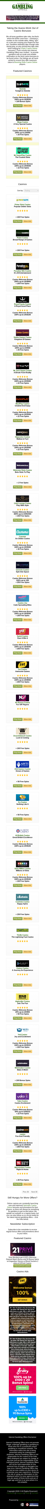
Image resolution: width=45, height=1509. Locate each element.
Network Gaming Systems (29, 1500)
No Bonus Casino (22, 703)
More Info (27, 106)
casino (22, 1134)
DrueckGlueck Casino (22, 736)
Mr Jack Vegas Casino (22, 371)
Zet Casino (22, 669)
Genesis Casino (22, 570)
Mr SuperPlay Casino (22, 155)
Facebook (11, 1493)
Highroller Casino (22, 1001)
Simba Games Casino (22, 337)
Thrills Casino (22, 935)
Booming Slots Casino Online (25, 62)
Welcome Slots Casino (22, 470)
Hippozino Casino (22, 437)
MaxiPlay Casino (22, 404)
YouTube (34, 1493)
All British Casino (22, 835)
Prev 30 (26, 1192)
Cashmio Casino (22, 902)
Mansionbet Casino (23, 1167)
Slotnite (22, 89)
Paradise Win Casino (22, 271)
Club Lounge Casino (22, 503)
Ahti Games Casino (22, 769)
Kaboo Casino (23, 968)
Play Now (18, 106)
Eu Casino (22, 802)
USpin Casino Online (29, 48)
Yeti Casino (22, 1035)
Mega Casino (22, 122)
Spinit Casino (22, 636)
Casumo (22, 537)
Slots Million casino (23, 869)
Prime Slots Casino (22, 204)
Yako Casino (22, 1101)
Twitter (27, 1493)
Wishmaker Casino (22, 1068)
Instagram (19, 1493)
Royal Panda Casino (22, 304)
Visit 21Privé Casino (22, 1266)
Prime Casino (22, 238)
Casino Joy (22, 603)
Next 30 (34, 1192)
